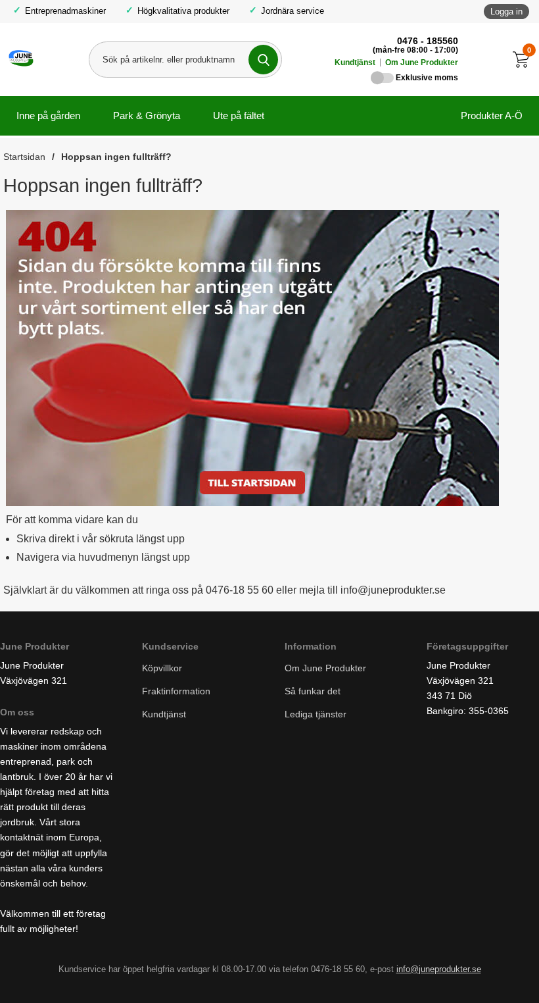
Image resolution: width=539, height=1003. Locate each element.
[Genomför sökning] (263, 59)
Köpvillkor (162, 668)
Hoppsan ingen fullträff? (116, 156)
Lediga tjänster (315, 714)
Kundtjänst (355, 62)
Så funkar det (312, 691)
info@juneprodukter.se (438, 969)
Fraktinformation (176, 691)
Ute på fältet (238, 115)
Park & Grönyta (146, 115)
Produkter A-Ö (492, 115)
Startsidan (24, 156)
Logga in (506, 11)
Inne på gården (48, 115)
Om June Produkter (421, 62)
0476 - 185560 (427, 41)
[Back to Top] (460, 973)
